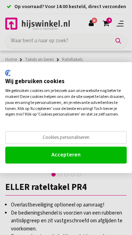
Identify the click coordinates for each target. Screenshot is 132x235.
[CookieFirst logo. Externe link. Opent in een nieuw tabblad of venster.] (8, 73)
